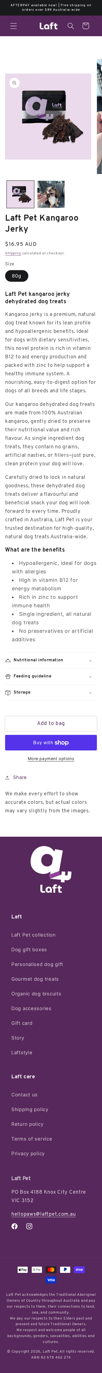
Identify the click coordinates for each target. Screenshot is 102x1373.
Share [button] (20, 777)
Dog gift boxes (29, 949)
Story (17, 1038)
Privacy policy (28, 1153)
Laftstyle (21, 1052)
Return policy (27, 1124)
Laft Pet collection (33, 935)
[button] (13, 25)
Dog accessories (31, 1008)
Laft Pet (50, 1351)
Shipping (13, 253)
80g (17, 276)
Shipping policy (29, 1109)
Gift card (21, 1023)
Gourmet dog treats (35, 979)
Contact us (24, 1094)
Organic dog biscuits (36, 994)
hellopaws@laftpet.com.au (43, 1214)
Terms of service (31, 1139)
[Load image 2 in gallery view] (51, 194)
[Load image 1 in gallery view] (20, 194)
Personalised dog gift (37, 964)
